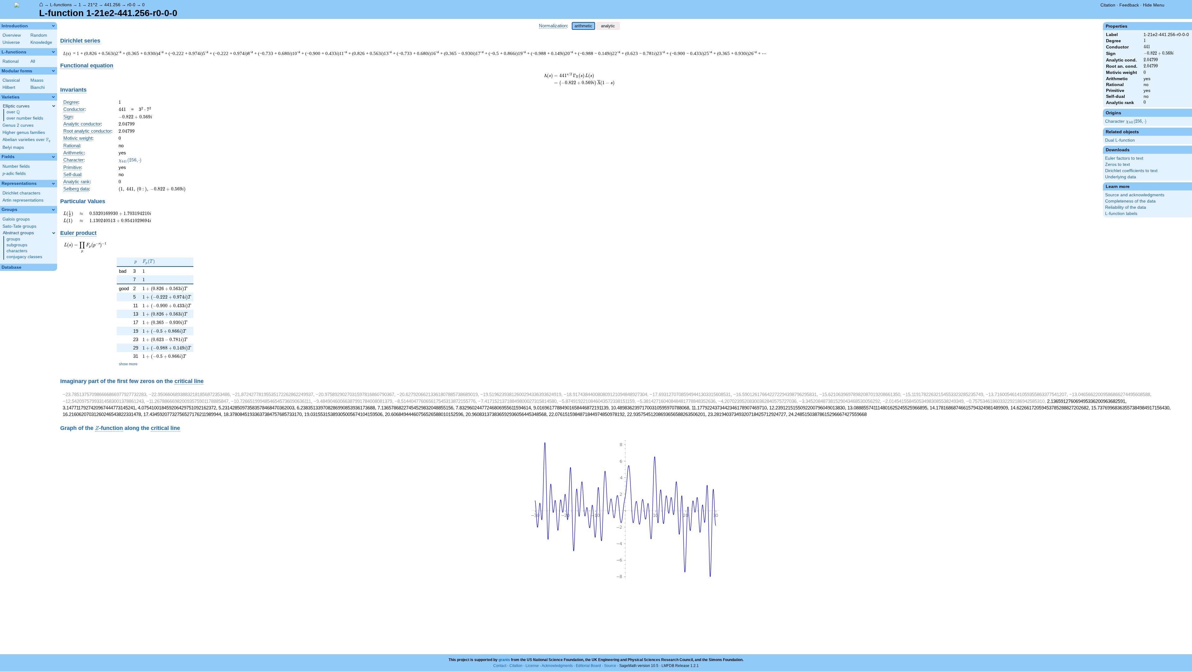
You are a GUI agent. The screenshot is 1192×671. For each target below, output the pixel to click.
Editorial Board (588, 666)
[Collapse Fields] (53, 156)
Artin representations (22, 200)
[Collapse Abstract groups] (53, 233)
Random (38, 35)
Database (11, 267)
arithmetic (583, 26)
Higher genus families (23, 132)
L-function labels (1121, 213)
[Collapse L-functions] (53, 51)
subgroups (17, 245)
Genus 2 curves (18, 125)
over (13, 112)
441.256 (112, 4)
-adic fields (14, 173)
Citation (1107, 4)
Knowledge (41, 42)
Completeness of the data (1130, 201)
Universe (11, 42)
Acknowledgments (557, 666)
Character (1126, 121)
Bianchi (37, 87)
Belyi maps (13, 147)
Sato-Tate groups (19, 226)
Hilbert (8, 87)
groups (13, 239)
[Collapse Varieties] (53, 96)
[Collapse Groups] (53, 209)
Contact (499, 666)
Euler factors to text (1124, 158)
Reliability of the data (1125, 207)
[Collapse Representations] (53, 183)
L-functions (61, 4)
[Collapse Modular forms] (53, 70)
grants (504, 660)
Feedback (1129, 4)
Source (610, 666)
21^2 (92, 4)
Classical (11, 80)
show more (128, 364)
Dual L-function (1120, 140)
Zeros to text (1117, 164)
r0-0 (131, 4)
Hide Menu (1153, 4)
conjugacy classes (24, 256)
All (32, 61)
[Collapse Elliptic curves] (53, 105)
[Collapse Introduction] (53, 25)
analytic (608, 26)
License (532, 666)
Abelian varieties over (26, 140)
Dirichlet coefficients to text (1131, 170)
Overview (11, 35)
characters (17, 251)
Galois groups (16, 219)
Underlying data (1120, 177)
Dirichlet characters (21, 193)
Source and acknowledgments (1134, 195)
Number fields (16, 166)
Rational (10, 61)
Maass (36, 80)
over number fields (25, 118)
